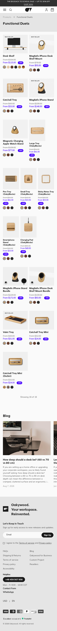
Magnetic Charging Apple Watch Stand (13, 142)
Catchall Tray (10, 99)
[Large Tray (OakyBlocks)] (37, 130)
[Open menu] (4, 10)
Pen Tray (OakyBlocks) (9, 192)
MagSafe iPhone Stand (41, 99)
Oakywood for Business (41, 556)
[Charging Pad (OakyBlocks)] (28, 227)
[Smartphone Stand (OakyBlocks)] (11, 227)
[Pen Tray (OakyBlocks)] (11, 178)
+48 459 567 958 (14, 579)
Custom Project (37, 560)
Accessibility (8, 569)
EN (13, 601)
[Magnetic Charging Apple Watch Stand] (15, 129)
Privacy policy (45, 543)
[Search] (10, 10)
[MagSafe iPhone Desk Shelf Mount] (41, 44)
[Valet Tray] (15, 320)
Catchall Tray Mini (38, 332)
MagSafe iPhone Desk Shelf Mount (41, 57)
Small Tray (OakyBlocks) (26, 192)
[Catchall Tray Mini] (41, 320)
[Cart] (52, 10)
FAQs (5, 551)
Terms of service (26, 543)
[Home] (28, 10)
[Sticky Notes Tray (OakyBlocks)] (46, 178)
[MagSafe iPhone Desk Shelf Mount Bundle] (41, 276)
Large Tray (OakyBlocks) (35, 144)
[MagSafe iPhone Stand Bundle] (15, 276)
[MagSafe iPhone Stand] (41, 88)
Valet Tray (8, 332)
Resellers (34, 564)
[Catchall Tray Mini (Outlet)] (15, 361)
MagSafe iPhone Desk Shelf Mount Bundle (41, 289)
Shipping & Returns (12, 556)
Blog (32, 551)
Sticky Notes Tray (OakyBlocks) (46, 192)
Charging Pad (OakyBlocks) (26, 241)
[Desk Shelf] (15, 44)
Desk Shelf (8, 56)
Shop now (28, 4)
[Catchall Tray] (15, 88)
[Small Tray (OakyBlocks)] (28, 178)
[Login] (46, 10)
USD (5, 601)
